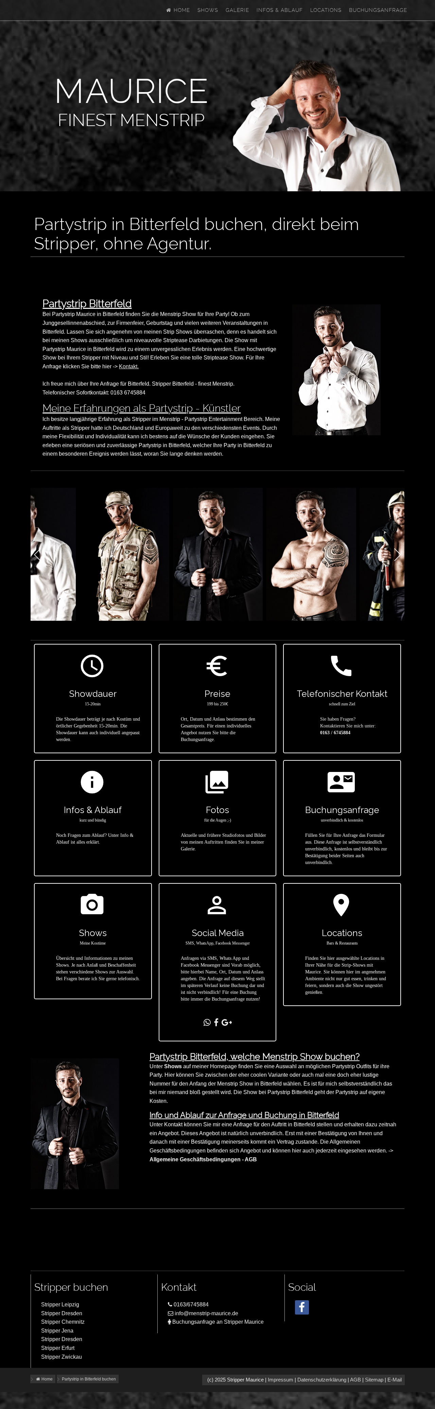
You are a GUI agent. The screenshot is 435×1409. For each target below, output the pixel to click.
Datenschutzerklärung (321, 1379)
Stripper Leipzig (60, 1304)
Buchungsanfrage (378, 10)
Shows (207, 10)
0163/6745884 (190, 1304)
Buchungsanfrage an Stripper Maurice (217, 1322)
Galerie (237, 10)
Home (181, 10)
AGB (355, 1379)
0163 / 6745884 (335, 732)
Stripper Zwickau (61, 1357)
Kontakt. (129, 366)
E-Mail (394, 1379)
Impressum (280, 1379)
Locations (326, 10)
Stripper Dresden (61, 1313)
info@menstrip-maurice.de (205, 1313)
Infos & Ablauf (280, 10)
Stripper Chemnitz (63, 1322)
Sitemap (374, 1379)
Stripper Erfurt (57, 1348)
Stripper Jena (57, 1331)
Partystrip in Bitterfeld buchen (89, 1379)
